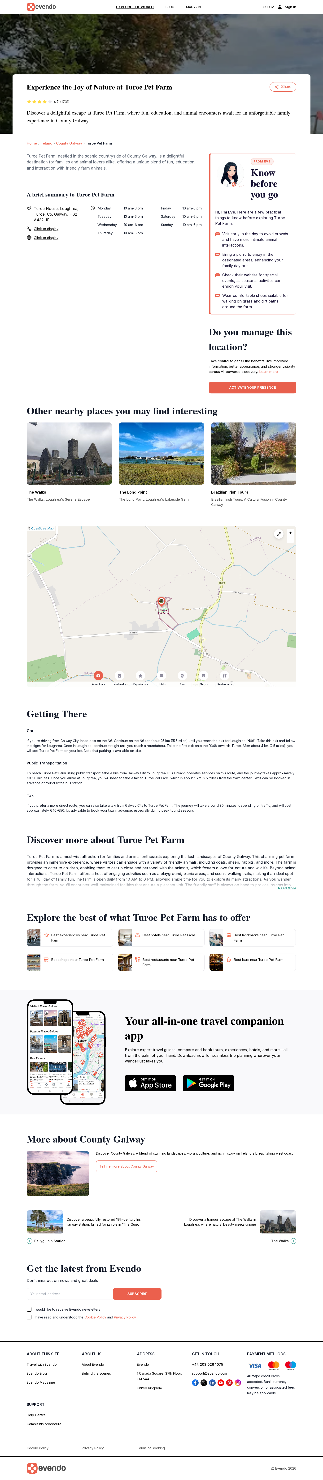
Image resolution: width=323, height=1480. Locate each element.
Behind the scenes (96, 1373)
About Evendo (93, 1364)
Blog (170, 7)
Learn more (268, 371)
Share (286, 87)
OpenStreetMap (42, 528)
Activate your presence (252, 387)
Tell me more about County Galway (126, 1166)
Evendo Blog (37, 1373)
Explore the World (135, 7)
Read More (287, 888)
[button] (161, 602)
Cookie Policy (95, 1317)
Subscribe (137, 1294)
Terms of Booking (151, 1448)
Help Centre (36, 1415)
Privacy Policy (125, 1317)
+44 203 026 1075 (207, 1364)
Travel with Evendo (42, 1364)
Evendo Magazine (41, 1382)
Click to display (46, 228)
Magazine (194, 7)
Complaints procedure (44, 1424)
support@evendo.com (209, 1373)
